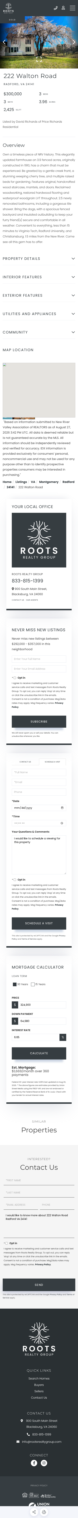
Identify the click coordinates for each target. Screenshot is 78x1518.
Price (15, 998)
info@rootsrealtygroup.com (41, 1442)
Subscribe (39, 721)
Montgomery (49, 482)
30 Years (22, 984)
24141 (11, 487)
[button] (6, 42)
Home (7, 482)
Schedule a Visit (52, 761)
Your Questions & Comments (31, 832)
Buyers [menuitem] (39, 1385)
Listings (21, 482)
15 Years (40, 984)
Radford (69, 482)
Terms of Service (29, 939)
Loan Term (19, 976)
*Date (15, 801)
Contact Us (18, 600)
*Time (16, 816)
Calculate (39, 1053)
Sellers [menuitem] (39, 1391)
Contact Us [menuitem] (39, 1398)
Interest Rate (21, 1030)
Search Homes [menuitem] (39, 1378)
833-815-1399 (56, 8)
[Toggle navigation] (72, 8)
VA (33, 482)
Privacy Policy (43, 1264)
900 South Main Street (42, 1424)
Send (39, 1285)
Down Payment (22, 1014)
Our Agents (32, 600)
